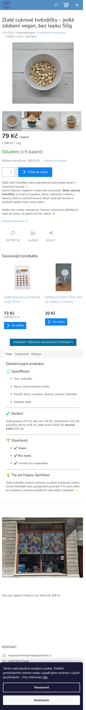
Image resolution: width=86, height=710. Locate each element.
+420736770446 (18, 661)
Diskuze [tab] (36, 354)
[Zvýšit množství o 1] (16, 170)
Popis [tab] (8, 354)
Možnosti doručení (55, 161)
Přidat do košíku (38, 172)
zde (45, 677)
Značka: (21, 36)
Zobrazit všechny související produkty (43, 342)
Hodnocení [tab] (22, 354)
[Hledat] (56, 5)
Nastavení (41, 687)
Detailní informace (13, 221)
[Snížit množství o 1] (16, 174)
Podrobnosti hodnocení (51, 33)
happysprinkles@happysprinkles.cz (29, 655)
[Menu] (77, 5)
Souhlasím (41, 700)
